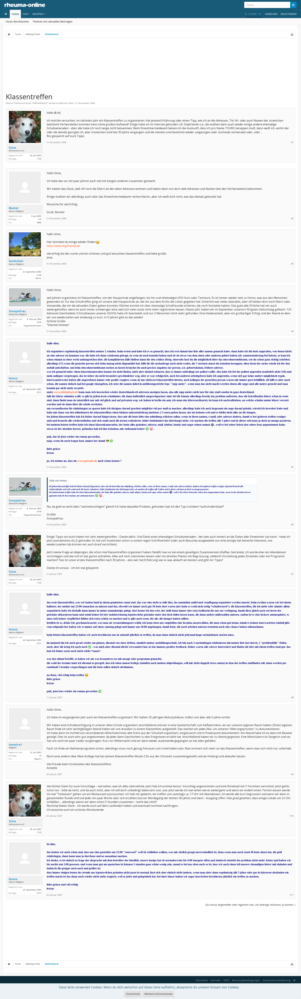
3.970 (39, 322)
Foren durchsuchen (17, 21)
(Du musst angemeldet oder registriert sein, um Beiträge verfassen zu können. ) (250, 904)
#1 (292, 142)
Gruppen (37, 13)
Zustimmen (133, 994)
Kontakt (216, 980)
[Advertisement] (150, 65)
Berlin (38, 278)
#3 (292, 263)
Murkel (13, 208)
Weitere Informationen (158, 994)
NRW (39, 222)
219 (39, 219)
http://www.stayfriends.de (63, 246)
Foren (15, 14)
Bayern (38, 758)
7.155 (39, 158)
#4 (292, 331)
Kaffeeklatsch (40, 103)
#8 (292, 697)
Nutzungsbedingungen (246, 980)
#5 (292, 467)
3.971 (39, 392)
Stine (71, 103)
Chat (26, 13)
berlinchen (16, 261)
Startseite (201, 980)
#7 (292, 574)
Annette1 (15, 744)
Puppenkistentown (32, 325)
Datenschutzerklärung (276, 980)
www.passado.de (87, 460)
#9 (292, 774)
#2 (292, 218)
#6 (292, 524)
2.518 (39, 275)
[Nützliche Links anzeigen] (292, 34)
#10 (292, 815)
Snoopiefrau (17, 311)
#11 (292, 894)
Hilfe (226, 980)
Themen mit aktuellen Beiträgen (52, 21)
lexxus (13, 378)
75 (40, 755)
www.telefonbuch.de (66, 392)
